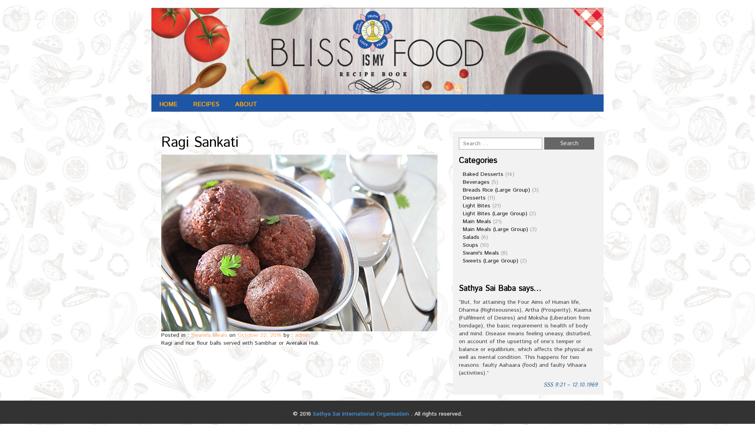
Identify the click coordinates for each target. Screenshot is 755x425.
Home (168, 104)
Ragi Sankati (200, 143)
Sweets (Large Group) (490, 261)
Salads (471, 237)
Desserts (474, 198)
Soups (470, 245)
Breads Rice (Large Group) (496, 190)
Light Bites (476, 206)
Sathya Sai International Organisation (361, 414)
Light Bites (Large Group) (495, 214)
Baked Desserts (483, 174)
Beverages (476, 182)
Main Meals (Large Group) (495, 229)
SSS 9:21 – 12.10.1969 (570, 385)
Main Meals (477, 221)
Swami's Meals (209, 335)
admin (302, 335)
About (246, 104)
